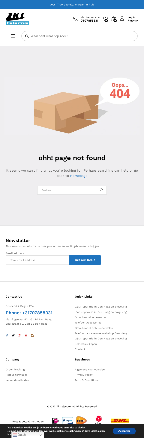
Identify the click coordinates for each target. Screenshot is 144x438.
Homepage (78, 176)
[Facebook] (7, 336)
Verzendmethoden (17, 380)
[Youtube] (26, 336)
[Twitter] (13, 336)
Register (133, 20)
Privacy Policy (83, 374)
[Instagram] (32, 335)
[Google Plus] (19, 336)
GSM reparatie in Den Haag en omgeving (101, 306)
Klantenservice (90, 17)
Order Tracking (15, 369)
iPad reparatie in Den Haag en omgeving (101, 312)
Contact (80, 349)
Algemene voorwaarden (90, 369)
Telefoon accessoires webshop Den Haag (101, 333)
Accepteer (124, 431)
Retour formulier (16, 374)
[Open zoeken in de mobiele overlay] (80, 36)
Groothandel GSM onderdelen (94, 327)
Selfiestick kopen (86, 343)
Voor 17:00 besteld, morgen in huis (72, 4)
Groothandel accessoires (90, 317)
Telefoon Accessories (88, 322)
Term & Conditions (86, 380)
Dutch (21, 434)
